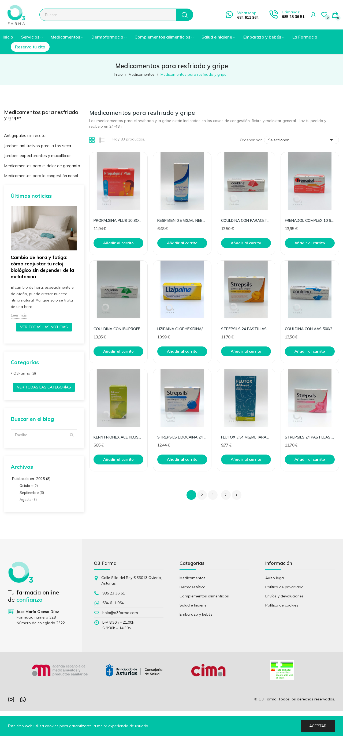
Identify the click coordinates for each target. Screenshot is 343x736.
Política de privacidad (284, 587)
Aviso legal (275, 577)
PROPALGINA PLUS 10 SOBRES (118, 220)
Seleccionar (301, 140)
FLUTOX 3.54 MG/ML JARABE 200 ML (246, 437)
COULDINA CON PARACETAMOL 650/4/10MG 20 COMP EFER (246, 220)
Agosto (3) (28, 499)
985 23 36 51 (293, 16)
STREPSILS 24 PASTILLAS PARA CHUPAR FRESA (310, 437)
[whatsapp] (23, 699)
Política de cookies (281, 605)
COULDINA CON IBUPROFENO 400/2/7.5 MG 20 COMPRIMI (118, 328)
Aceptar (317, 725)
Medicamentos (193, 577)
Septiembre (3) (32, 492)
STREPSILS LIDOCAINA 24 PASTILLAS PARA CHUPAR (182, 437)
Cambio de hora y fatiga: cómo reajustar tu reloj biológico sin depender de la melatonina (42, 267)
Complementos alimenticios (204, 596)
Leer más (19, 315)
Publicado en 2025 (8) (31, 478)
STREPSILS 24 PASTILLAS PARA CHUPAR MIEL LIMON (246, 328)
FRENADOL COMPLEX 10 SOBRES (310, 220)
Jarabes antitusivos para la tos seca (37, 145)
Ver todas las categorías (44, 387)
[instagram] (11, 699)
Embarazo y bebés (196, 614)
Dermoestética (193, 587)
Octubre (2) (29, 485)
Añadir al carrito (118, 243)
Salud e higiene (193, 605)
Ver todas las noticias (44, 327)
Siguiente (236, 495)
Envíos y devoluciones (284, 596)
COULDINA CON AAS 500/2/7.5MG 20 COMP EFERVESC (310, 328)
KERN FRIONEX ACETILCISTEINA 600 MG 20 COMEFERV (118, 437)
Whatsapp (246, 12)
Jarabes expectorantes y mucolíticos (38, 155)
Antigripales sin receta (25, 135)
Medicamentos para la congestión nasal (41, 175)
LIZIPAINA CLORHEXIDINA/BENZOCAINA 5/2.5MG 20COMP (182, 328)
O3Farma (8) (24, 373)
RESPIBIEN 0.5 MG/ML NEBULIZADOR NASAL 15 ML (182, 220)
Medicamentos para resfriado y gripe (41, 115)
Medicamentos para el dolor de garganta (42, 165)
